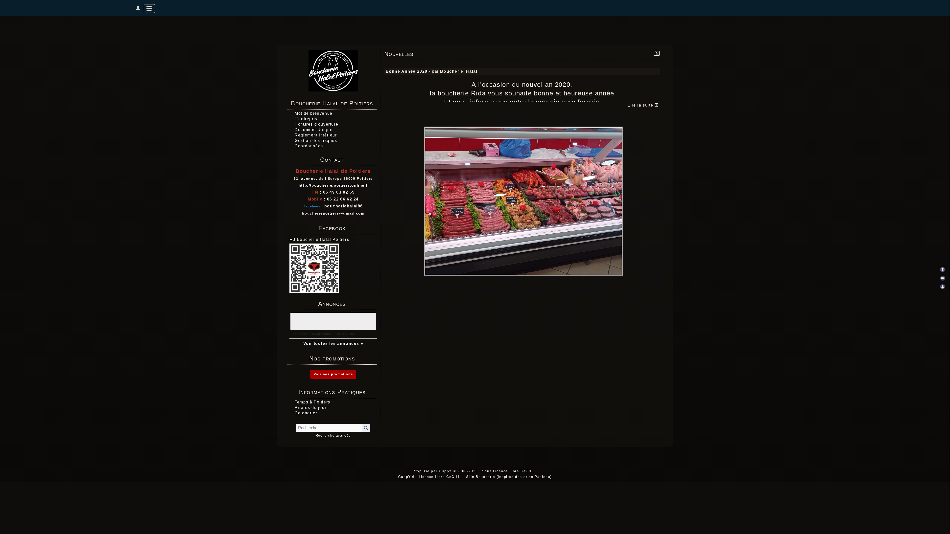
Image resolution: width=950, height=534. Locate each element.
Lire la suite (641, 105)
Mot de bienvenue (313, 113)
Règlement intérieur (316, 135)
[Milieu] (942, 278)
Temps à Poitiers (312, 402)
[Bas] (942, 286)
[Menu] (149, 8)
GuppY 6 (407, 477)
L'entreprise (307, 119)
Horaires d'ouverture (316, 124)
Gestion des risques (316, 140)
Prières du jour (310, 407)
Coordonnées (309, 146)
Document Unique (313, 130)
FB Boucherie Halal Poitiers (319, 239)
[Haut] (942, 269)
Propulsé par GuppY (433, 471)
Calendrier (306, 413)
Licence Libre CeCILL (439, 477)
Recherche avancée (333, 435)
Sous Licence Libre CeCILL (509, 471)
